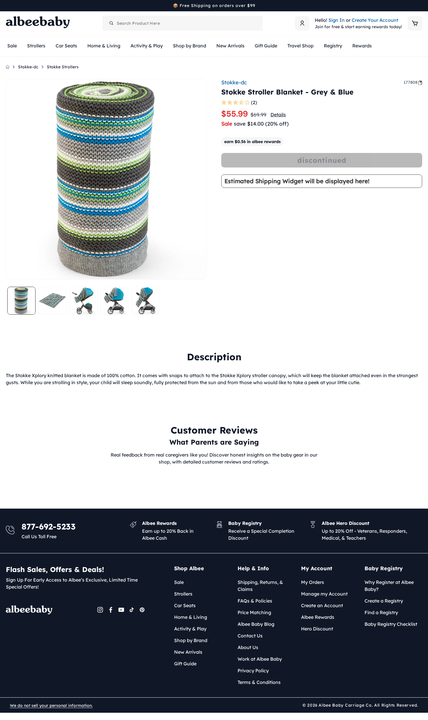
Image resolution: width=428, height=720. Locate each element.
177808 (411, 82)
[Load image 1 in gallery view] (21, 301)
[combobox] (182, 23)
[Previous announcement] (7, 5)
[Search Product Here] (111, 23)
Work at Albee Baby (260, 659)
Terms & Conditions (259, 682)
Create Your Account (375, 20)
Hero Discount (317, 629)
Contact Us (250, 636)
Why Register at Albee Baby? (389, 585)
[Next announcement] (420, 5)
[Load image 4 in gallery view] (114, 301)
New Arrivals (188, 652)
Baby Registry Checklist (391, 624)
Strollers (183, 594)
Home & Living (190, 617)
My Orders (312, 582)
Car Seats (185, 605)
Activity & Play (190, 629)
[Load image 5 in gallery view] (145, 301)
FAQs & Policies (255, 601)
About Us (248, 647)
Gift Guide (185, 663)
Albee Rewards (317, 617)
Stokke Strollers (63, 66)
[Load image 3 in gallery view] (83, 301)
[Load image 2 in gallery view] (52, 301)
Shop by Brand (190, 640)
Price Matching (254, 612)
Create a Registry (384, 601)
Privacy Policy (253, 670)
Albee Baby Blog (256, 624)
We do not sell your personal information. (51, 705)
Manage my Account (324, 594)
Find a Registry (381, 612)
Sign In (336, 20)
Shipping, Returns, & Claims (260, 585)
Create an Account (322, 605)
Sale (179, 582)
